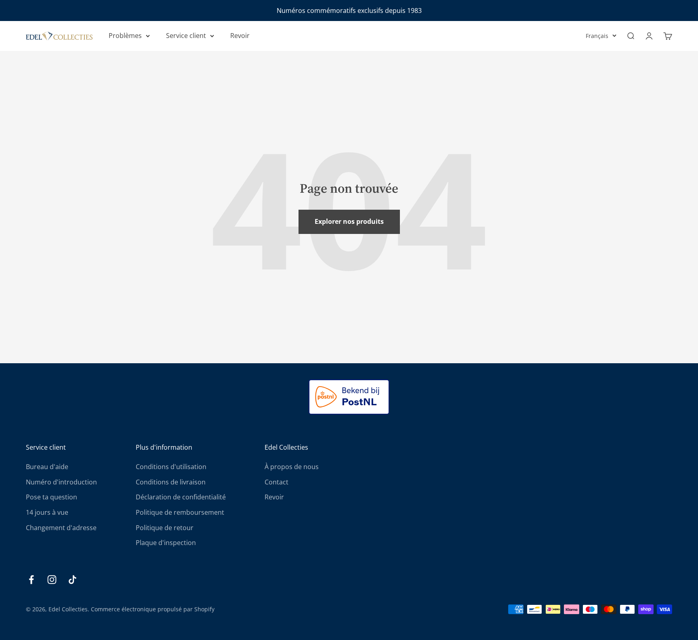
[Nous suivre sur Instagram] (51, 579)
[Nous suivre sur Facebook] (31, 579)
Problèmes (125, 35)
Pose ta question (51, 497)
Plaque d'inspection (166, 542)
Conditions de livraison (171, 482)
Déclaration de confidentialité (181, 497)
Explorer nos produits (349, 221)
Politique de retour (164, 527)
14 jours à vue (47, 512)
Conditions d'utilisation (171, 466)
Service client (186, 35)
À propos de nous (292, 466)
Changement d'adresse (61, 527)
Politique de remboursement (180, 512)
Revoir (240, 35)
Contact (276, 482)
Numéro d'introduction (61, 482)
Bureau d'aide (47, 466)
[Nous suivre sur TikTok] (72, 579)
